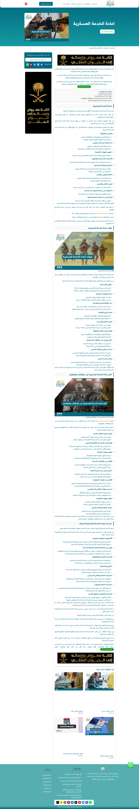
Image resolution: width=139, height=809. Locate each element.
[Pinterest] (68, 802)
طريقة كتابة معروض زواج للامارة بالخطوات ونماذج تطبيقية (71, 791)
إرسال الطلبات (47, 791)
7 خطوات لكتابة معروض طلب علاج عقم (70, 777)
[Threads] (57, 802)
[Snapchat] (61, 802)
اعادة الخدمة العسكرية (104, 94)
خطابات (106, 48)
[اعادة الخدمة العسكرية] (85, 65)
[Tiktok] (65, 802)
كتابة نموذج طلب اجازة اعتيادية (73, 753)
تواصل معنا (66, 4)
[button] (26, 3)
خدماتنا (79, 4)
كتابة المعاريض (46, 775)
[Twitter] (83, 802)
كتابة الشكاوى (47, 781)
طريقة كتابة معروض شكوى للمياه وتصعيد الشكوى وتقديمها (69, 796)
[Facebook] (86, 802)
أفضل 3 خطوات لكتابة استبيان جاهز (71, 781)
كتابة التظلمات (47, 785)
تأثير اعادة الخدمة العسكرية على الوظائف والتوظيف (96, 98)
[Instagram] (75, 802)
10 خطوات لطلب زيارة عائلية (73, 774)
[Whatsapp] (90, 802)
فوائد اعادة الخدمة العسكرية (103, 96)
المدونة (73, 4)
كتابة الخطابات (47, 778)
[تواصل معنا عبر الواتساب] (130, 767)
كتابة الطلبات (47, 788)
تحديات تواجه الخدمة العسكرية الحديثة (99, 100)
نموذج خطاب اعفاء (77, 711)
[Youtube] (79, 802)
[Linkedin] (72, 802)
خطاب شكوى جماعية (107, 756)
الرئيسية (94, 4)
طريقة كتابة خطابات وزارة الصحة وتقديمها (71, 785)
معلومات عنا (86, 4)
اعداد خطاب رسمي (108, 711)
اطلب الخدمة (85, 87)
